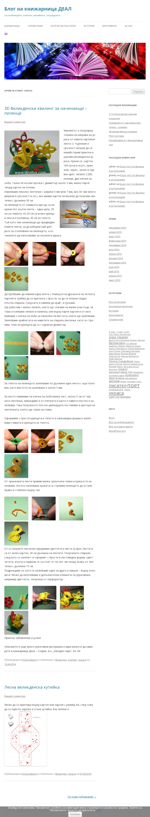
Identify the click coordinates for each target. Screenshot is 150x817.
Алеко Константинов (119, 340)
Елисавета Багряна (130, 351)
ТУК (98, 810)
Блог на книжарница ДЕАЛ (38, 8)
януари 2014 (116, 258)
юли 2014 (114, 249)
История (89, 26)
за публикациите (121, 422)
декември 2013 (117, 262)
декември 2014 (117, 245)
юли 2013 (114, 267)
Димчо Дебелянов (118, 348)
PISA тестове (116, 136)
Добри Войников (136, 348)
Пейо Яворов (115, 359)
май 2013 (114, 271)
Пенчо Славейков (121, 361)
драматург (138, 372)
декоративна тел (121, 372)
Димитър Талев (132, 346)
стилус (127, 389)
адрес (120, 366)
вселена (113, 369)
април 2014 (115, 254)
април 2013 (115, 275)
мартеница (117, 378)
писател (118, 385)
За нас (129, 26)
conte (126, 332)
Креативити (109, 26)
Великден (61, 659)
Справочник (35, 26)
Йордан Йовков (128, 353)
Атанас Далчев (137, 340)
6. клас (112, 332)
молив (114, 381)
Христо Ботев (115, 364)
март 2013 (114, 280)
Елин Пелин (115, 351)
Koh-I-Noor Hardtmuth (120, 334)
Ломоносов (114, 356)
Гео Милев (131, 343)
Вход (112, 417)
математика (131, 378)
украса (82, 659)
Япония (112, 366)
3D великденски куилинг (123, 131)
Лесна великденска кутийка (32, 687)
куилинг (72, 659)
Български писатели (63, 26)
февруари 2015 (117, 240)
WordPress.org (117, 431)
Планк (137, 361)
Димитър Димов (117, 346)
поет (133, 385)
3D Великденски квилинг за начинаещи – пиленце (45, 110)
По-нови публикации (82, 796)
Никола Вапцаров (129, 356)
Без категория (117, 302)
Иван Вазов (114, 353)
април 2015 (115, 232)
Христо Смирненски (133, 364)
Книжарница (12, 26)
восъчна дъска (131, 366)
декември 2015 (117, 227)
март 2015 (114, 236)
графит (123, 369)
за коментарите (121, 426)
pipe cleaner (118, 337)
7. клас (119, 332)
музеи (123, 381)
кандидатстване (117, 375)
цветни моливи (120, 396)
